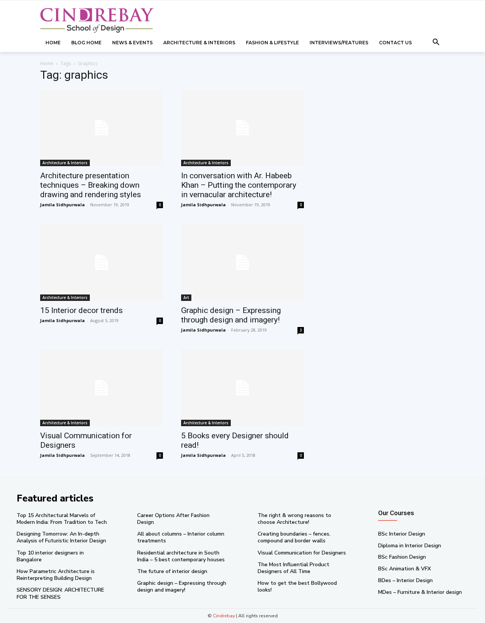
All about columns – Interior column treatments (180, 537)
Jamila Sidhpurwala (62, 204)
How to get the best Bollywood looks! (297, 586)
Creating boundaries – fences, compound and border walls (294, 537)
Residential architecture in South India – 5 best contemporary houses (181, 556)
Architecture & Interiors (65, 162)
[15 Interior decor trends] (101, 262)
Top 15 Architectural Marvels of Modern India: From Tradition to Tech (62, 519)
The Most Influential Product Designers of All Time (293, 568)
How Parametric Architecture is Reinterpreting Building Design (56, 575)
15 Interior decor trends (81, 310)
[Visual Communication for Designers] (101, 387)
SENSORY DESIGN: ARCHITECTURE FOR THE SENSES (60, 593)
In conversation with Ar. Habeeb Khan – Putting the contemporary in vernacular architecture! (238, 185)
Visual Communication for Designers (302, 552)
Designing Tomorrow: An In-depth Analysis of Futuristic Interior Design (61, 537)
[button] (436, 43)
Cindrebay (224, 616)
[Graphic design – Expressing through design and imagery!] (242, 262)
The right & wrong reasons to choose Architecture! (294, 519)
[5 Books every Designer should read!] (242, 387)
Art (186, 297)
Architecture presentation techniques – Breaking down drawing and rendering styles (90, 185)
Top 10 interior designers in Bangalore (50, 556)
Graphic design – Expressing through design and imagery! (231, 315)
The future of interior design (172, 571)
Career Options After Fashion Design (173, 519)
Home (46, 63)
